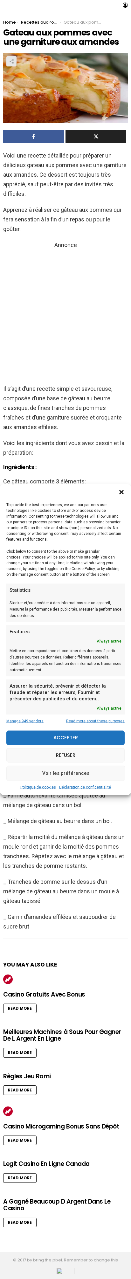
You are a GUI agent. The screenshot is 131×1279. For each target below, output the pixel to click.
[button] (121, 492)
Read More (20, 1008)
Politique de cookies (38, 787)
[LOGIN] (125, 5)
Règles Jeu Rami (27, 1076)
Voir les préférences (65, 773)
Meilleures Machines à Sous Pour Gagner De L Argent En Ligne (62, 1035)
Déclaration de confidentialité (85, 787)
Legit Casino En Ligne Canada (46, 1164)
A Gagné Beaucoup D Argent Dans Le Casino (56, 1205)
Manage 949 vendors (25, 721)
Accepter (65, 737)
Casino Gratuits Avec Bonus (44, 994)
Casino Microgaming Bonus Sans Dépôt (61, 1126)
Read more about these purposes (95, 721)
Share (11, 61)
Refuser (65, 755)
